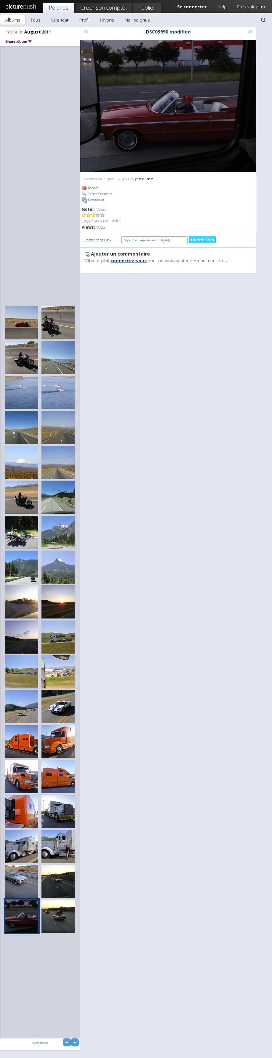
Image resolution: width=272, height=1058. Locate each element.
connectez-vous (128, 261)
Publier (146, 7)
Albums (12, 20)
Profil (84, 20)
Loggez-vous (92, 220)
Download (95, 199)
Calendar (60, 20)
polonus (141, 178)
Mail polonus (137, 20)
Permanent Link (98, 239)
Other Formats (99, 193)
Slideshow (40, 1042)
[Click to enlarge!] (168, 106)
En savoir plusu (252, 7)
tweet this (202, 240)
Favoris (107, 20)
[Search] (263, 20)
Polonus (58, 7)
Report (93, 187)
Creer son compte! (103, 7)
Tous (35, 20)
